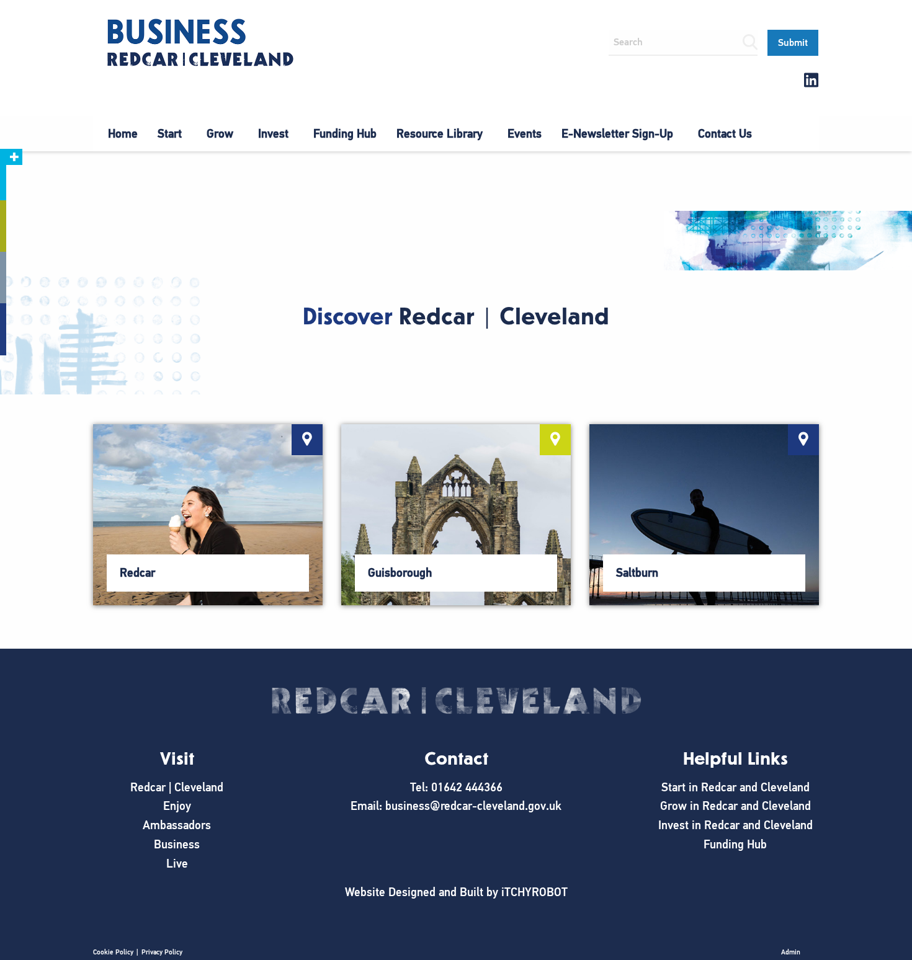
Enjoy (177, 806)
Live (177, 863)
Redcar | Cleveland (176, 787)
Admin (790, 952)
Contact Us (725, 134)
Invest (273, 134)
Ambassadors (177, 825)
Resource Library (439, 134)
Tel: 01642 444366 (456, 787)
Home (123, 134)
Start (170, 134)
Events (524, 134)
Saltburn (637, 573)
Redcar (137, 573)
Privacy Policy (161, 952)
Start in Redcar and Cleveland (735, 787)
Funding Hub (345, 134)
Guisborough (400, 573)
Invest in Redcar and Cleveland (735, 825)
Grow (220, 134)
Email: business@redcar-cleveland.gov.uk (456, 806)
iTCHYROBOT (534, 892)
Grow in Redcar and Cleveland (735, 806)
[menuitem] (123, 134)
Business (177, 844)
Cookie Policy (113, 952)
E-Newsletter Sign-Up (617, 134)
